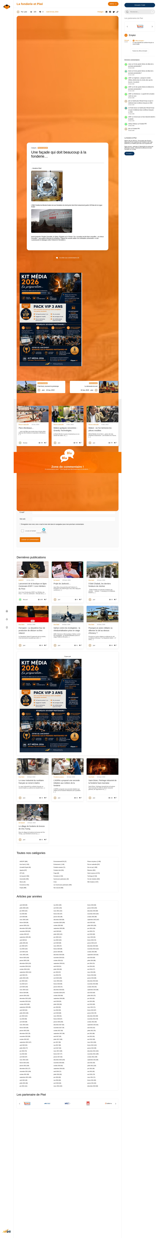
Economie (22, 885)
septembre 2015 (91, 919)
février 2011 (90, 1080)
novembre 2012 (91, 1019)
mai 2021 (56, 905)
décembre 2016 (58, 1059)
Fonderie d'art (57, 870)
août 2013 (90, 992)
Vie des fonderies (92, 879)
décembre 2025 (24, 928)
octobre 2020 (57, 925)
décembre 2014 (91, 946)
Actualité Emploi (24, 867)
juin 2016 (56, 1077)
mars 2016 (56, 1086)
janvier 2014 (90, 978)
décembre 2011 (91, 1051)
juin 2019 (56, 972)
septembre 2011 (91, 1059)
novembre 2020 (58, 922)
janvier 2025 (23, 960)
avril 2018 (56, 1013)
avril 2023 (22, 1021)
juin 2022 (22, 1051)
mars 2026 (22, 919)
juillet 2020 (56, 934)
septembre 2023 (24, 1007)
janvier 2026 (23, 925)
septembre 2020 (58, 928)
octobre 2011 (90, 1057)
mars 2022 (22, 1059)
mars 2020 (56, 946)
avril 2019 (56, 978)
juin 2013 (89, 998)
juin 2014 (89, 963)
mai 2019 (56, 975)
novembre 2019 (58, 957)
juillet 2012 (90, 1030)
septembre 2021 (24, 1077)
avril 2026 (22, 916)
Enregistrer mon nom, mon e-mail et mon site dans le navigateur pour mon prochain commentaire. (52, 524)
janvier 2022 (23, 1065)
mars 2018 (56, 1016)
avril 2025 (22, 951)
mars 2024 (22, 989)
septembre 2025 (24, 937)
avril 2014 (90, 969)
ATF (21, 873)
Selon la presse (91, 873)
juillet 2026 (22, 908)
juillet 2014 (90, 960)
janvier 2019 (57, 986)
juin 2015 (89, 928)
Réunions (89, 870)
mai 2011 (89, 1071)
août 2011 (90, 1062)
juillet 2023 (22, 1013)
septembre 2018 (58, 998)
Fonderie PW (143, 123)
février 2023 (23, 1027)
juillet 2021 (22, 1083)
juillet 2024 (22, 978)
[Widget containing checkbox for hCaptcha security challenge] (33, 530)
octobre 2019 (57, 960)
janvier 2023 (23, 1030)
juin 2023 (22, 1016)
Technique (90, 876)
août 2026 (22, 905)
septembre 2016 (58, 1068)
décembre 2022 (24, 1033)
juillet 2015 (90, 925)
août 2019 (56, 966)
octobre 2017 (57, 1030)
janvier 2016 (90, 908)
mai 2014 (89, 966)
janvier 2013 (90, 1013)
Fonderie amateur (58, 867)
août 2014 (90, 957)
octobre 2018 (57, 995)
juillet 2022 (22, 1048)
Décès (21, 882)
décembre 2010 (91, 1086)
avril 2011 (89, 1074)
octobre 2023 (23, 1004)
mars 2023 (22, 1024)
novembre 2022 (24, 1036)
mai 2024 (22, 984)
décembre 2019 (58, 954)
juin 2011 (89, 1068)
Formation (56, 876)
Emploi (21, 887)
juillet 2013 (90, 995)
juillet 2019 (56, 969)
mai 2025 (22, 948)
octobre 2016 (57, 1065)
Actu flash (22, 864)
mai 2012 (89, 1036)
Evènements (57, 864)
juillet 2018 (56, 1004)
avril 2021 (56, 908)
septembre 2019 (58, 963)
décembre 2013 (91, 981)
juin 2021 (22, 1086)
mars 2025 (22, 954)
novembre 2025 (24, 931)
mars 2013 (90, 1007)
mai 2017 (56, 1045)
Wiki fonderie (90, 882)
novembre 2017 (58, 1027)
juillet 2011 (90, 1065)
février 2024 (23, 992)
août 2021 (22, 1080)
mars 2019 (56, 981)
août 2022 (22, 1045)
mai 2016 (56, 1080)
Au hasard (22, 876)
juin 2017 (56, 1042)
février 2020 (57, 948)
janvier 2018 (57, 1021)
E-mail (22, 512)
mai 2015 (89, 931)
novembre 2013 (91, 984)
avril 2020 (56, 943)
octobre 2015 (90, 916)
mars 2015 (90, 937)
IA (54, 882)
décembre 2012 (91, 1016)
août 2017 (56, 1036)
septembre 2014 (91, 954)
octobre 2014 (90, 951)
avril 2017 (56, 1048)
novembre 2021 (24, 1071)
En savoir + (129, 153)
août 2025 (22, 940)
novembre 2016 (58, 1062)
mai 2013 (89, 1001)
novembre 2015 (91, 913)
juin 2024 (22, 981)
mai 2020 (56, 940)
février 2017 (57, 1054)
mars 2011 (90, 1077)
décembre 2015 (91, 911)
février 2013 (90, 1010)
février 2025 (23, 957)
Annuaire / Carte (140, 5)
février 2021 (57, 913)
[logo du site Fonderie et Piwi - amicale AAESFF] (6, 9)
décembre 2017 (58, 1024)
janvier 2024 (23, 995)
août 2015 (90, 922)
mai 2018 (56, 1010)
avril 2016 (56, 1083)
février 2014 (90, 975)
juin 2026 (22, 911)
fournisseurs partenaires (60, 879)
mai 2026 (22, 913)
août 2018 (56, 1001)
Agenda (22, 870)
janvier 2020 (57, 951)
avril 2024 (22, 986)
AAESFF (22, 861)
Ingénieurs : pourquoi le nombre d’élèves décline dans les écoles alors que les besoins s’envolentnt (140, 80)
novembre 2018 (58, 992)
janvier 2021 (57, 916)
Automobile (23, 879)
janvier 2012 (90, 1048)
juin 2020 (56, 937)
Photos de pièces (92, 861)
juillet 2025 (22, 943)
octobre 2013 (90, 986)
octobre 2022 (23, 1039)
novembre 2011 (91, 1054)
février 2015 (90, 940)
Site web (22, 519)
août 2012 (90, 1027)
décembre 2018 (58, 989)
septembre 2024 (24, 972)
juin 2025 (22, 946)
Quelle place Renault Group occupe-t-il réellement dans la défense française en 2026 (141, 110)
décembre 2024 (24, 963)
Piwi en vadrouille (42, 148)
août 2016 (56, 1071)
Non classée (57, 887)
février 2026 (23, 922)
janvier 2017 (57, 1057)
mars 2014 (90, 972)
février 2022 (23, 1062)
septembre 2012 (91, 1024)
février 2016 (90, 905)
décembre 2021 (24, 1068)
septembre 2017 (58, 1033)
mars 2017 (56, 1051)
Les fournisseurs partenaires (61, 885)
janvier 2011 (90, 1083)
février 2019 (57, 984)
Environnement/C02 (59, 861)
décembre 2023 (24, 998)
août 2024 (22, 975)
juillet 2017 (56, 1039)
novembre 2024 (24, 966)
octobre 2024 (23, 969)
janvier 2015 (90, 943)
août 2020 (56, 931)
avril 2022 (22, 1057)
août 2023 (22, 1010)
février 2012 (90, 1045)
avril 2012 (90, 1039)
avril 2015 (90, 934)
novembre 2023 (24, 1001)
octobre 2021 (23, 1074)
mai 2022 (22, 1054)
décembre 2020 (58, 919)
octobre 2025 (23, 934)
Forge (55, 873)
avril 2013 (90, 1004)
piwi (129, 100)
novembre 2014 (91, 948)
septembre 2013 (91, 989)
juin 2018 (56, 1007)
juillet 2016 (56, 1074)
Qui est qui (90, 867)
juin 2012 (89, 1033)
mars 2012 (90, 1042)
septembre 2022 (24, 1042)
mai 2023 (22, 1019)
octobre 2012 (90, 1021)
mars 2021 (56, 911)
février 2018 (57, 1019)
